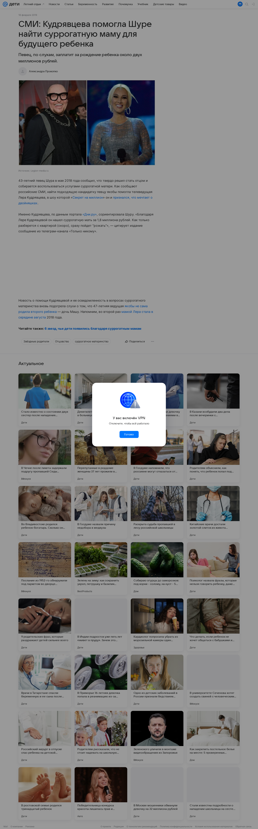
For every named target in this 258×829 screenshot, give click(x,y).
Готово (129, 434)
